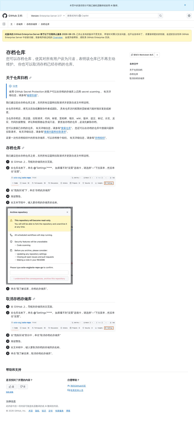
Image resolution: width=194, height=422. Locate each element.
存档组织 (100, 137)
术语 (30, 410)
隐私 (37, 410)
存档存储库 (32, 24)
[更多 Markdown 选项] (157, 54)
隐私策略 (9, 392)
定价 (50, 410)
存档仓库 (45, 24)
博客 (68, 410)
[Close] (185, 5)
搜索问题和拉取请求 (55, 131)
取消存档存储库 (19, 299)
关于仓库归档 (17, 77)
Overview (57, 37)
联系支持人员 (76, 390)
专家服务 (59, 410)
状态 (44, 410)
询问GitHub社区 (78, 385)
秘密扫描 (32, 95)
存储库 (19, 24)
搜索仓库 (66, 128)
